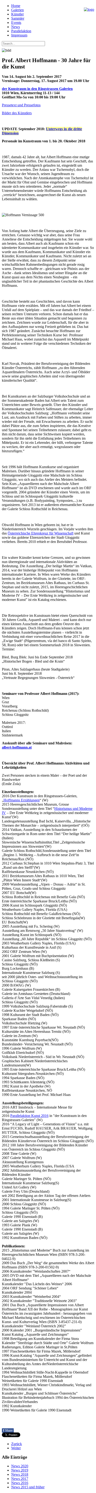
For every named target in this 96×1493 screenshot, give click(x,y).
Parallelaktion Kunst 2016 (29, 1116)
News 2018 (19, 1474)
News (15, 27)
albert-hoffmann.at (17, 747)
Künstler (17, 14)
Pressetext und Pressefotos (21, 105)
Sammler (17, 18)
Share (8, 1430)
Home (15, 6)
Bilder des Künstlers (17, 113)
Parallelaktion (21, 31)
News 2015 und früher (28, 1487)
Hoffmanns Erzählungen (21, 800)
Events (16, 23)
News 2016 (19, 1483)
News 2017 (19, 1479)
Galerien (17, 10)
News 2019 (19, 1470)
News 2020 (19, 1466)
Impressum (19, 35)
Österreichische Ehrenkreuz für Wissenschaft (40, 533)
